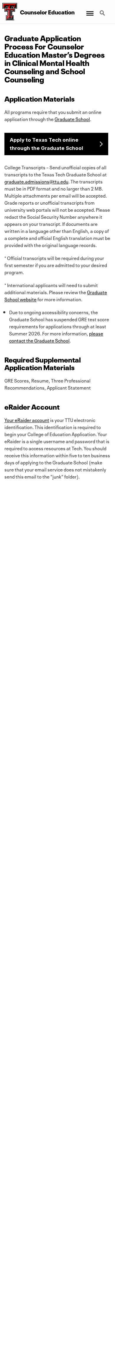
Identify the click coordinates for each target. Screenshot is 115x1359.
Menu (89, 9)
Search (102, 9)
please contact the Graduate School (56, 337)
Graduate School (72, 118)
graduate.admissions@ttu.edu (36, 181)
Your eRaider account (26, 419)
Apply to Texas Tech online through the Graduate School (46, 144)
